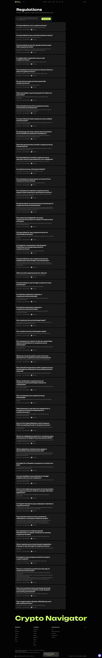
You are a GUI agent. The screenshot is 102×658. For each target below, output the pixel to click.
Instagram (31, 656)
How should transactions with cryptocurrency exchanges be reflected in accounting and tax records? (34, 369)
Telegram (27, 656)
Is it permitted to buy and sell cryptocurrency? (34, 35)
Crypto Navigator (51, 618)
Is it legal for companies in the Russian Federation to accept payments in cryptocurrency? (31, 247)
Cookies (76, 656)
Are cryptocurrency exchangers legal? (31, 331)
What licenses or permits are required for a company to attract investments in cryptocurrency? (33, 410)
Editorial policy (81, 656)
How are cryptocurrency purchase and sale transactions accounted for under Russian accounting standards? (33, 589)
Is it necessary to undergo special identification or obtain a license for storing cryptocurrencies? (33, 532)
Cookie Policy (49, 655)
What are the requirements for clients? (31, 273)
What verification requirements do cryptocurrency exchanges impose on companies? (31, 382)
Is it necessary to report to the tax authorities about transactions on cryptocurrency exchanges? (34, 343)
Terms (74, 656)
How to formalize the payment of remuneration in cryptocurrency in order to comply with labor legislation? (35, 490)
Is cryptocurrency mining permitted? (30, 169)
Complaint (70, 656)
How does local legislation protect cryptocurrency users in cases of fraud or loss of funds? (34, 219)
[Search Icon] (84, 2)
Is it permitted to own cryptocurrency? (31, 25)
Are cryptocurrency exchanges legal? (31, 320)
